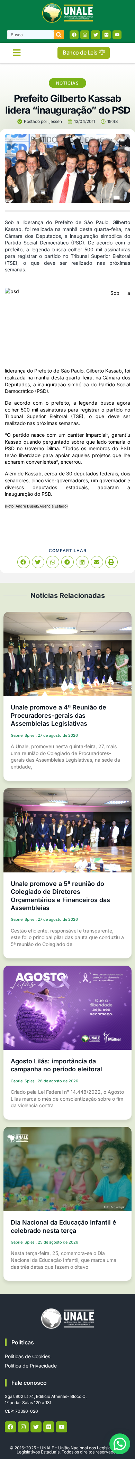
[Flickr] (106, 34)
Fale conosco (29, 1382)
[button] (17, 52)
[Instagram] (84, 34)
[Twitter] (95, 34)
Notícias (67, 83)
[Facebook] (74, 34)
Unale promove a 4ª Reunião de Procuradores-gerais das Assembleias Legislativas (58, 715)
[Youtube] (117, 34)
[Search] (59, 34)
